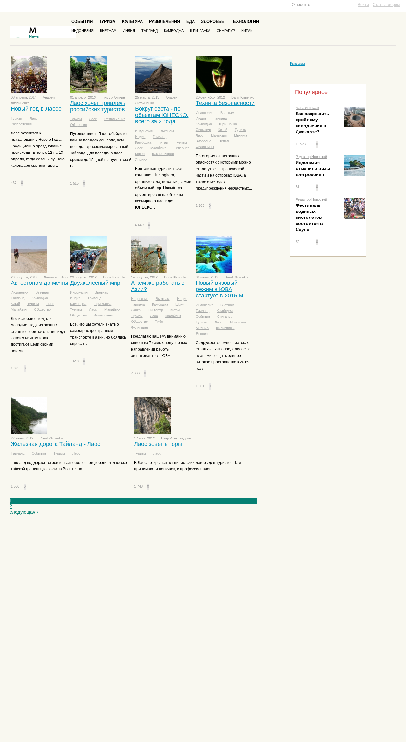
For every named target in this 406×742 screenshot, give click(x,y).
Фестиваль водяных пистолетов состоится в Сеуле (309, 217)
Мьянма (240, 135)
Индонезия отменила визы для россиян (313, 168)
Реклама (297, 64)
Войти (363, 5)
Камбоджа (174, 31)
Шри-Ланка (200, 31)
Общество (78, 125)
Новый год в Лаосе (36, 109)
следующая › (24, 512)
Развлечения (164, 21)
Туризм (107, 21)
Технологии (245, 21)
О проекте (301, 5)
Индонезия (82, 31)
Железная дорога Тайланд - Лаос (55, 444)
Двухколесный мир (95, 283)
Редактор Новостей (311, 157)
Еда (190, 21)
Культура (132, 21)
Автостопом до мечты (39, 283)
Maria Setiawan (307, 108)
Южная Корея (163, 154)
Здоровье (212, 21)
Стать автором (386, 5)
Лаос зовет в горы (158, 444)
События (82, 21)
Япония (141, 159)
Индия (129, 31)
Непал (224, 141)
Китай (247, 31)
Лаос (34, 118)
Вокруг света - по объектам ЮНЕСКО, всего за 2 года (161, 115)
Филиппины (205, 147)
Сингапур (226, 31)
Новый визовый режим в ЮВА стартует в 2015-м (219, 289)
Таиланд (149, 31)
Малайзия (158, 148)
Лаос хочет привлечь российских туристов (97, 106)
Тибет (160, 321)
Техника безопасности (225, 103)
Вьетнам (108, 31)
